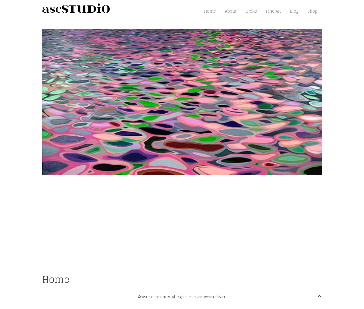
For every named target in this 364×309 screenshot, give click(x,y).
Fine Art (273, 11)
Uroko (251, 11)
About (230, 11)
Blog (294, 11)
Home (210, 11)
